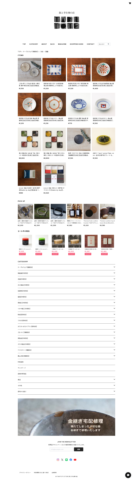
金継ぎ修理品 (22, 374)
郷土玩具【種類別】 (23, 356)
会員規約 (54, 472)
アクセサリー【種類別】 (25, 350)
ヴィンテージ (22, 368)
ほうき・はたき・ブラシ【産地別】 (27, 326)
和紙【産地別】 (22, 314)
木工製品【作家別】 (23, 285)
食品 (19, 379)
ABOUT (44, 44)
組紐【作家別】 (22, 297)
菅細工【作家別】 (23, 303)
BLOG (52, 44)
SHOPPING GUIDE (76, 44)
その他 (20, 385)
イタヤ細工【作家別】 (24, 308)
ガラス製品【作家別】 (24, 344)
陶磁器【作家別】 (23, 273)
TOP (24, 44)
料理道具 (21, 362)
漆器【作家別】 (22, 279)
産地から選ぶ (22, 391)
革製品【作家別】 (23, 338)
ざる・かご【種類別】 (24, 332)
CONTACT (91, 44)
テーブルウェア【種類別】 (30, 51)
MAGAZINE (62, 44)
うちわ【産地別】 (23, 320)
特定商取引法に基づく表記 (41, 472)
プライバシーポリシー (25, 472)
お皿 (41, 51)
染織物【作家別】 (23, 291)
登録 (78, 449)
